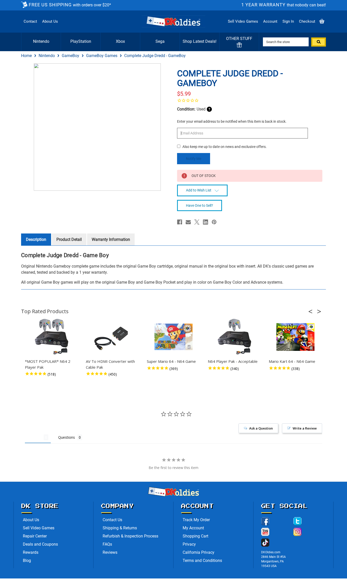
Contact (30, 21)
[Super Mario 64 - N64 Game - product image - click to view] (173, 337)
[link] (249, 100)
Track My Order (196, 519)
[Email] (188, 222)
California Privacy (198, 552)
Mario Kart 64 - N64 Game (292, 361)
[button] (312, 311)
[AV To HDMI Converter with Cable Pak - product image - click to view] (112, 337)
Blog (27, 560)
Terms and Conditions (202, 560)
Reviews (110, 552)
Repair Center (35, 536)
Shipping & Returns (120, 528)
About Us (50, 21)
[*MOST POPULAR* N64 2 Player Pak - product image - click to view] (51, 337)
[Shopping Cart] (322, 21)
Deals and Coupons (40, 544)
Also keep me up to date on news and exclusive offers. (224, 147)
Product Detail (69, 239)
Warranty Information (111, 239)
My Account (193, 528)
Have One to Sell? (199, 205)
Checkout (307, 21)
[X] (196, 222)
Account (270, 21)
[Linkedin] (205, 222)
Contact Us (112, 519)
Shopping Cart (195, 536)
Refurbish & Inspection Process (130, 536)
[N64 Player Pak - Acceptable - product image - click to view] (234, 337)
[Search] (318, 42)
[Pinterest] (214, 222)
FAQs (107, 544)
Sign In (288, 21)
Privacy (189, 544)
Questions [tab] (66, 437)
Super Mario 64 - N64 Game (171, 361)
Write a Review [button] (305, 428)
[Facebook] (179, 222)
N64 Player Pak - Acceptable (233, 361)
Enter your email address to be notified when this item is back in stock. (232, 121)
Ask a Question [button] (261, 428)
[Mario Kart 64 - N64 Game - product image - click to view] (295, 337)
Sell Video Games (243, 21)
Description (36, 239)
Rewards (30, 552)
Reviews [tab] (34, 437)
